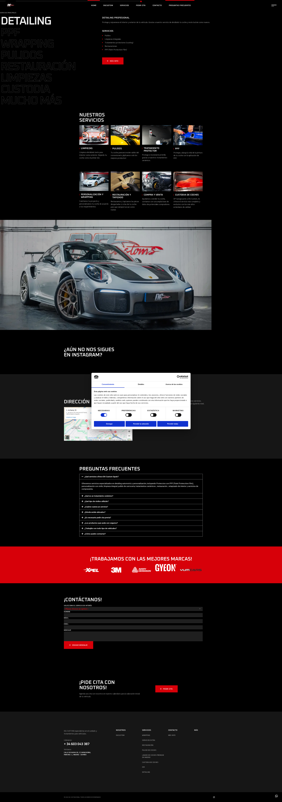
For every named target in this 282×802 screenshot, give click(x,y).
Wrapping (146, 735)
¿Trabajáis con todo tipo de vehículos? (100, 528)
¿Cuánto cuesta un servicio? (96, 507)
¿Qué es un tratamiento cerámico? (98, 496)
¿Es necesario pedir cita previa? (97, 517)
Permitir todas (172, 424)
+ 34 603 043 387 (76, 744)
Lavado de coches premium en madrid (153, 756)
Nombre (67, 612)
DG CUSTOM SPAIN (74, 797)
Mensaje (67, 630)
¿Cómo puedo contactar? (95, 534)
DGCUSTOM (120, 735)
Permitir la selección (141, 424)
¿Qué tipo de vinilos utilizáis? (96, 501)
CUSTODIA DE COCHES (150, 762)
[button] (141, 476)
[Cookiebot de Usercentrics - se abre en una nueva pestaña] (178, 377)
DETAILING (146, 772)
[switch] (128, 415)
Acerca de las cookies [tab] (174, 384)
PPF (143, 767)
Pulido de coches (149, 750)
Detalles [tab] (141, 384)
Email (66, 624)
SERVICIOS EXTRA (148, 740)
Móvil (66, 618)
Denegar (109, 424)
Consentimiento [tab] (108, 384)
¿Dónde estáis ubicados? (94, 512)
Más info (171, 735)
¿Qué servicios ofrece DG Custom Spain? (101, 477)
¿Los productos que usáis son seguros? (101, 523)
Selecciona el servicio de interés (78, 605)
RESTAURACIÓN (147, 745)
